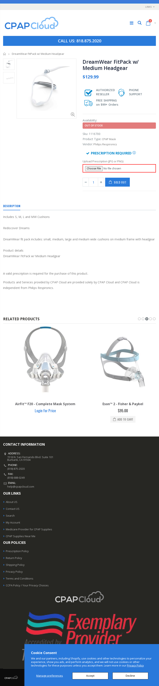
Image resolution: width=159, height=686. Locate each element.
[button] (139, 318)
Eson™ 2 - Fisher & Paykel (118, 404)
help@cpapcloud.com (20, 486)
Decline (130, 675)
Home (4, 54)
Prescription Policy (17, 551)
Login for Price (40, 410)
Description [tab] (11, 206)
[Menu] (131, 23)
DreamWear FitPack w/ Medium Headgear (111, 64)
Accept (90, 675)
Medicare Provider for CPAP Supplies (29, 529)
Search (10, 515)
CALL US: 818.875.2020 (79, 41)
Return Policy (14, 558)
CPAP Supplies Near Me (20, 536)
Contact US (12, 509)
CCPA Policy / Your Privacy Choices (27, 585)
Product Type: (92, 139)
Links (148, 6)
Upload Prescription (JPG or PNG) (103, 161)
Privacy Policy (135, 665)
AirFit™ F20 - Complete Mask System (41, 404)
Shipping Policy (15, 565)
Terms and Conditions (19, 578)
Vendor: (88, 144)
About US (11, 502)
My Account (13, 522)
